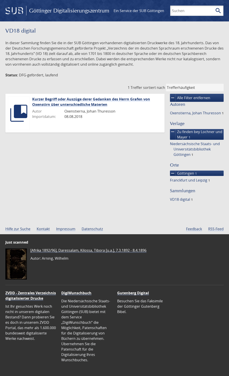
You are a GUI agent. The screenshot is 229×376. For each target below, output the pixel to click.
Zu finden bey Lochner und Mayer (196, 134)
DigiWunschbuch (76, 292)
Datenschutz (92, 228)
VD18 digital (181, 199)
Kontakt (43, 228)
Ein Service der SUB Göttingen (139, 10)
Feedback (194, 228)
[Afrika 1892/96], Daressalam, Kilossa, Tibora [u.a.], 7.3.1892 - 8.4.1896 (88, 250)
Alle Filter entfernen (190, 97)
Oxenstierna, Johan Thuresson (197, 113)
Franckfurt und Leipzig (190, 180)
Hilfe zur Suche (17, 228)
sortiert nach (154, 87)
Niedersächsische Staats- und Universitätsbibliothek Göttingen (195, 149)
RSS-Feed (216, 228)
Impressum (65, 228)
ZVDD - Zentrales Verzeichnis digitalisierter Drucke (30, 295)
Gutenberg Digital (133, 292)
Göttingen (183, 173)
